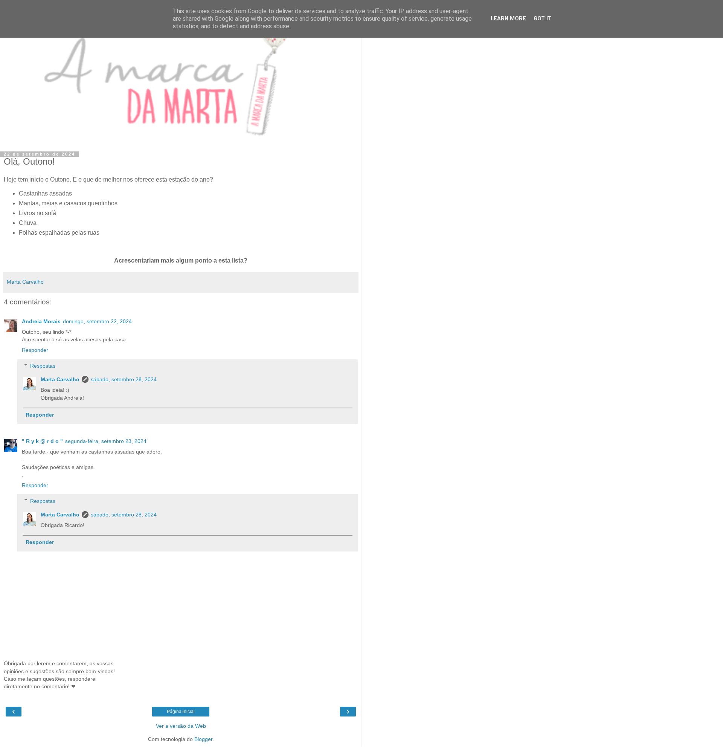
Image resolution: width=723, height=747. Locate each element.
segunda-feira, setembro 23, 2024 (105, 441)
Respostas (42, 366)
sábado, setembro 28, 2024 (124, 379)
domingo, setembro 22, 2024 (97, 321)
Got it (543, 18)
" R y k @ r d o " (42, 441)
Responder (35, 350)
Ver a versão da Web (181, 726)
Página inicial (181, 711)
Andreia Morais (41, 321)
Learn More (508, 18)
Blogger (203, 739)
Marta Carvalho (60, 379)
